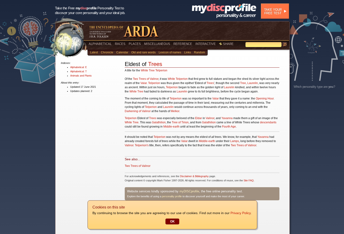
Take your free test (273, 11)
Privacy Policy (241, 213)
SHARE (228, 44)
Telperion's (142, 145)
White (171, 78)
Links (187, 52)
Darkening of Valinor (138, 111)
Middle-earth (171, 126)
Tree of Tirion (180, 122)
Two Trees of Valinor (145, 78)
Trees (155, 64)
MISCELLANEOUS (157, 44)
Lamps (234, 141)
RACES (120, 44)
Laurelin (252, 83)
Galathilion (159, 122)
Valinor (210, 118)
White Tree (148, 70)
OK (172, 221)
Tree (243, 83)
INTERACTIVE (205, 44)
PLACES (135, 44)
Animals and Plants (81, 75)
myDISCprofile (189, 191)
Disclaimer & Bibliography (194, 176)
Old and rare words (143, 52)
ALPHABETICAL (100, 44)
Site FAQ (249, 180)
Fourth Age (229, 126)
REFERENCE (182, 44)
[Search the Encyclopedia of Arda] (284, 44)
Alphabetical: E (78, 67)
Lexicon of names (170, 52)
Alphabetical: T (78, 71)
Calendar (122, 52)
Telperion (161, 70)
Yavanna (227, 118)
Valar (143, 83)
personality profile (172, 196)
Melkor (175, 111)
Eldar (198, 118)
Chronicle (107, 52)
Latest (94, 52)
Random (199, 52)
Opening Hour (265, 98)
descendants (268, 122)
